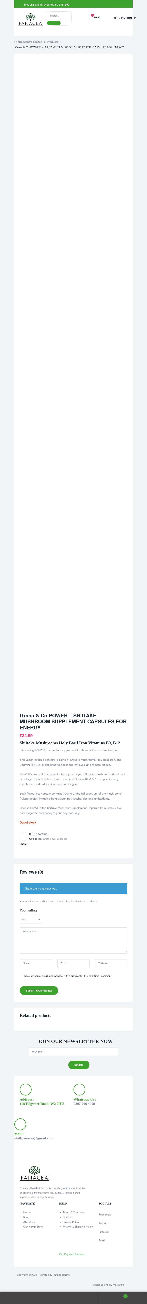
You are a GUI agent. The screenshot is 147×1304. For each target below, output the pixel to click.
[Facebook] (77, 4)
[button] (109, 16)
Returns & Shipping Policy (78, 1226)
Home (26, 1212)
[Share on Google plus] (45, 844)
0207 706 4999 (84, 1104)
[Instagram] (94, 4)
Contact (67, 1217)
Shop (26, 1217)
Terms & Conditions (74, 1212)
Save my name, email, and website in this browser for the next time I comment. (68, 976)
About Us (29, 1222)
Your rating (28, 910)
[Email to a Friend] (52, 844)
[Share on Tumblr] (41, 844)
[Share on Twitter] (34, 844)
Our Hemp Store (33, 1226)
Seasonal (62, 838)
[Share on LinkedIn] (37, 844)
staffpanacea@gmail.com (33, 1138)
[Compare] (24, 836)
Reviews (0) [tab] (31, 872)
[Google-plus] (103, 4)
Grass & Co (49, 838)
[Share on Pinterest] (49, 844)
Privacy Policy (71, 1222)
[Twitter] (86, 4)
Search (73, 1298)
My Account (24, 1298)
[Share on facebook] (30, 844)
